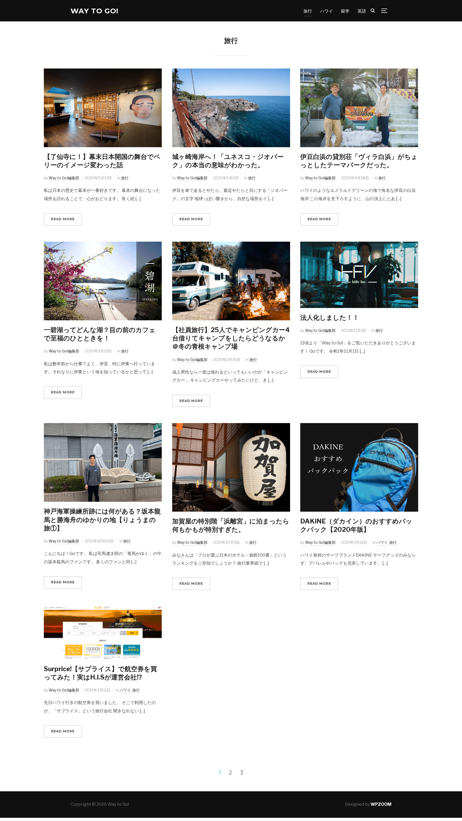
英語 (361, 11)
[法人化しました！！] (359, 245)
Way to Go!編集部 (64, 178)
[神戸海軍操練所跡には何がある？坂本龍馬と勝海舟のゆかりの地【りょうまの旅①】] (103, 426)
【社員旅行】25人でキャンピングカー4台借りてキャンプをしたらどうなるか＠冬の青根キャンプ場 (231, 338)
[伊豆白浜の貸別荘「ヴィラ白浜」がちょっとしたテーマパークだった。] (359, 72)
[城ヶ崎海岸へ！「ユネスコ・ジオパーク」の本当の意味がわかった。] (231, 72)
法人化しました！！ (329, 317)
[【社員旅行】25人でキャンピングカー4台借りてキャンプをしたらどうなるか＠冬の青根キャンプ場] (231, 245)
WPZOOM (381, 804)
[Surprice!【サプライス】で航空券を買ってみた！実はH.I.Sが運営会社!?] (103, 609)
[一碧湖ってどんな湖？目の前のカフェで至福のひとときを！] (103, 245)
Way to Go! (94, 11)
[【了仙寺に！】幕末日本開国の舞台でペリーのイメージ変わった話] (103, 72)
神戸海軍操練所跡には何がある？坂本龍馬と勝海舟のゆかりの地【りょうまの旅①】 (102, 519)
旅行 (307, 11)
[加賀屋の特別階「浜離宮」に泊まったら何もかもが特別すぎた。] (231, 426)
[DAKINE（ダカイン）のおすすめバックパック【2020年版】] (359, 426)
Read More (63, 219)
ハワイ (326, 11)
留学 (345, 11)
